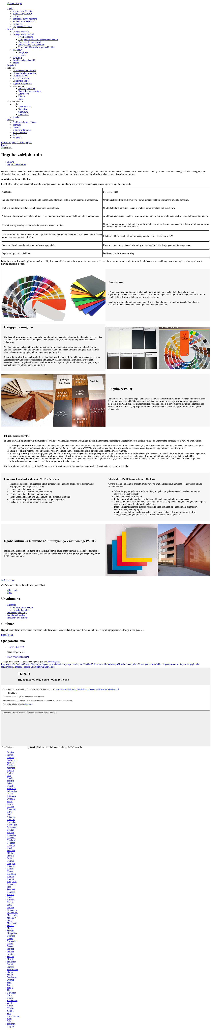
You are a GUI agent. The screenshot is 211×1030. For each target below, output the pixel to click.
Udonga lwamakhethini (23, 34)
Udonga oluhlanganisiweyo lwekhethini (36, 47)
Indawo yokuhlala (26, 88)
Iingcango (17, 57)
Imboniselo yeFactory (22, 13)
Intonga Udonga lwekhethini (31, 44)
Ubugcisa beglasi (20, 75)
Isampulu (17, 125)
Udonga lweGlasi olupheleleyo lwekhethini (38, 39)
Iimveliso (11, 29)
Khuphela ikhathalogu (23, 607)
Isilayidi (22, 55)
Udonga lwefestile (21, 31)
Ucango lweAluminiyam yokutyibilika (144, 664)
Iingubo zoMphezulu (22, 83)
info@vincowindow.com (18, 657)
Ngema (29, 142)
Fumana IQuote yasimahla (13, 142)
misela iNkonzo (20, 132)
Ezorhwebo (23, 94)
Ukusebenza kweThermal (24, 70)
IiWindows (18, 50)
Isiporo (16, 62)
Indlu (20, 99)
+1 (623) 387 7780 (15, 647)
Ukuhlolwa (23, 114)
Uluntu (21, 96)
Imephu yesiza (53, 661)
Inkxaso (10, 119)
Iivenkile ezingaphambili (24, 60)
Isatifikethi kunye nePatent (25, 19)
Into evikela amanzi (21, 78)
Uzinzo (16, 16)
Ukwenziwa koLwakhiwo (24, 73)
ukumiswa (23, 112)
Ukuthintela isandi (21, 81)
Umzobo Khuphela (21, 610)
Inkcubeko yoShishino (23, 11)
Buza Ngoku (7, 635)
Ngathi (10, 8)
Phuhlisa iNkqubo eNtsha (24, 122)
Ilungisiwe (23, 52)
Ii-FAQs (16, 135)
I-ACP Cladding (25, 37)
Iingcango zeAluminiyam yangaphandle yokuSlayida (66, 664)
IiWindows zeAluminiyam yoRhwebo (108, 664)
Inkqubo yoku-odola (22, 130)
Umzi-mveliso (24, 106)
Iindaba (16, 117)
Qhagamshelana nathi (22, 26)
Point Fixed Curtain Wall (29, 42)
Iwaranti (16, 127)
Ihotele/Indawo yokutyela (29, 91)
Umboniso (17, 24)
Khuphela (17, 137)
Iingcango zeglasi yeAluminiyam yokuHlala (34, 667)
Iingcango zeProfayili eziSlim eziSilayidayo (21, 664)
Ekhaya (10, 162)
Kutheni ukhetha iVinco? (24, 21)
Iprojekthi (11, 65)
